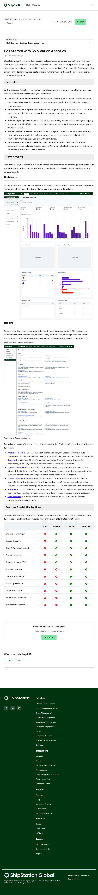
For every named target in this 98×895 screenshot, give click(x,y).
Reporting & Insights (44, 736)
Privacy (76, 876)
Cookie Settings (74, 879)
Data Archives (14, 496)
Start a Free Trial (42, 844)
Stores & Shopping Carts (46, 765)
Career (38, 824)
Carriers (39, 761)
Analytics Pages (15, 453)
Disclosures (85, 876)
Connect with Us (43, 849)
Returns (39, 731)
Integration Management (46, 740)
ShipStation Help (11, 19)
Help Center (41, 809)
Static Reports (15, 489)
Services (39, 745)
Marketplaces (41, 770)
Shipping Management (45, 704)
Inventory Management (45, 717)
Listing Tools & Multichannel (47, 775)
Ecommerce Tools (43, 779)
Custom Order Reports (19, 467)
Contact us (49, 637)
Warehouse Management (46, 722)
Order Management (44, 713)
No (19, 660)
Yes (9, 660)
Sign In (39, 854)
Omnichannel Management (47, 708)
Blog (38, 800)
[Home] (13, 5)
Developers (40, 829)
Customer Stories (43, 804)
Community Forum (44, 813)
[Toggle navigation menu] (92, 5)
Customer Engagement (45, 727)
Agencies (40, 756)
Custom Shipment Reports (20, 478)
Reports (10, 23)
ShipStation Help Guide (31, 19)
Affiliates (39, 833)
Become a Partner (43, 784)
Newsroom (40, 795)
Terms (70, 876)
